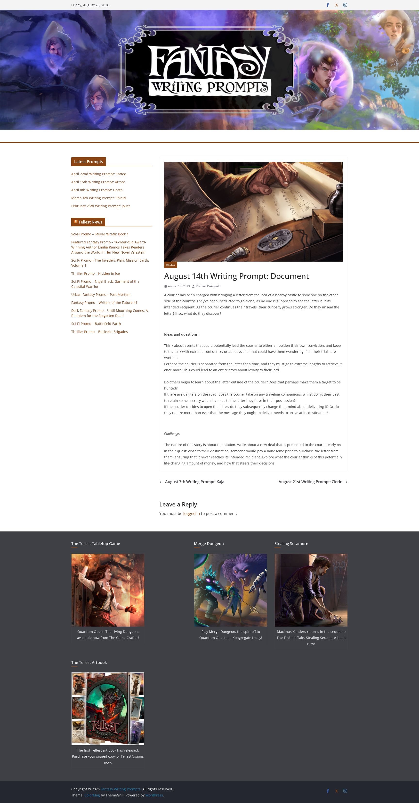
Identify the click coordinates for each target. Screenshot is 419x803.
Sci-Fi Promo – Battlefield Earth (96, 323)
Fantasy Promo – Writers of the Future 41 (104, 302)
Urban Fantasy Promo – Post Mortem (100, 294)
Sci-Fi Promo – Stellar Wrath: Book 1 (100, 234)
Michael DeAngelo (208, 286)
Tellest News (90, 222)
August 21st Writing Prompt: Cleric (310, 481)
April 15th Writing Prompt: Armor (98, 182)
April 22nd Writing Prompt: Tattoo (98, 174)
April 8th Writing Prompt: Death (97, 190)
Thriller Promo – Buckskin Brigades (99, 331)
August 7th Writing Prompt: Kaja (194, 481)
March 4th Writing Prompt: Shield (98, 198)
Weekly (170, 264)
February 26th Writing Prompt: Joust (100, 206)
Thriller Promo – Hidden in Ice (95, 273)
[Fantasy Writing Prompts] (209, 13)
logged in (191, 513)
